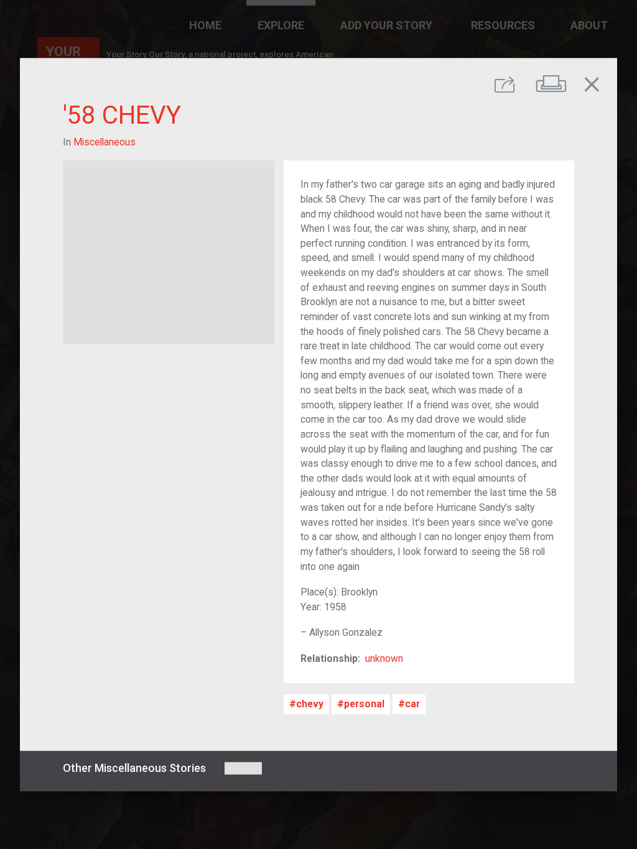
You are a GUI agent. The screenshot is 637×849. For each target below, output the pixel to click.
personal (364, 704)
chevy (309, 704)
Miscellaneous (104, 142)
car (412, 704)
